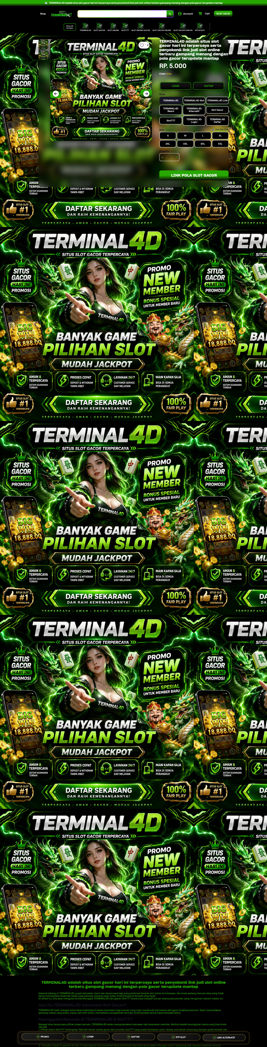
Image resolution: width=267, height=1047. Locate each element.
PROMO (45, 1037)
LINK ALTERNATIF (226, 1037)
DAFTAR (208, 86)
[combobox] (122, 13)
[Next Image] (146, 93)
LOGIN (175, 86)
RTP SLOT (181, 1038)
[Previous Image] (55, 93)
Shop (43, 13)
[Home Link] (61, 14)
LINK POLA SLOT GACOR (194, 175)
